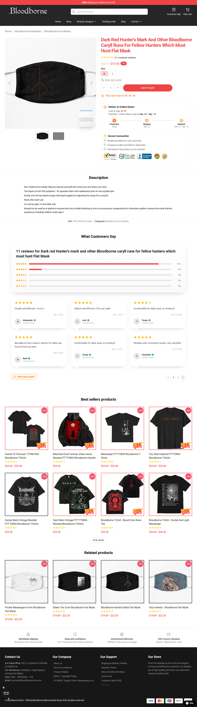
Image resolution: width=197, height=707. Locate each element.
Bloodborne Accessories (28, 31)
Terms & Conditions (63, 667)
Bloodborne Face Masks (57, 31)
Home (8, 31)
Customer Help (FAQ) (111, 680)
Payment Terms (108, 667)
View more (99, 540)
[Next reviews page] (183, 377)
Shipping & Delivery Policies (114, 663)
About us (58, 663)
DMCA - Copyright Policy (65, 676)
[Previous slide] (9, 83)
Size (103, 68)
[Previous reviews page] (168, 377)
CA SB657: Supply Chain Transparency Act (74, 680)
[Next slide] (91, 83)
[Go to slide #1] (42, 136)
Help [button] (191, 703)
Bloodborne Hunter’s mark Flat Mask (120, 607)
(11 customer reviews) (125, 57)
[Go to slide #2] (58, 136)
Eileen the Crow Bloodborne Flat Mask (74, 607)
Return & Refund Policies (113, 672)
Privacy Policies (61, 672)
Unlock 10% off (6, 693)
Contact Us (106, 676)
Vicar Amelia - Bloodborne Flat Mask (168, 607)
